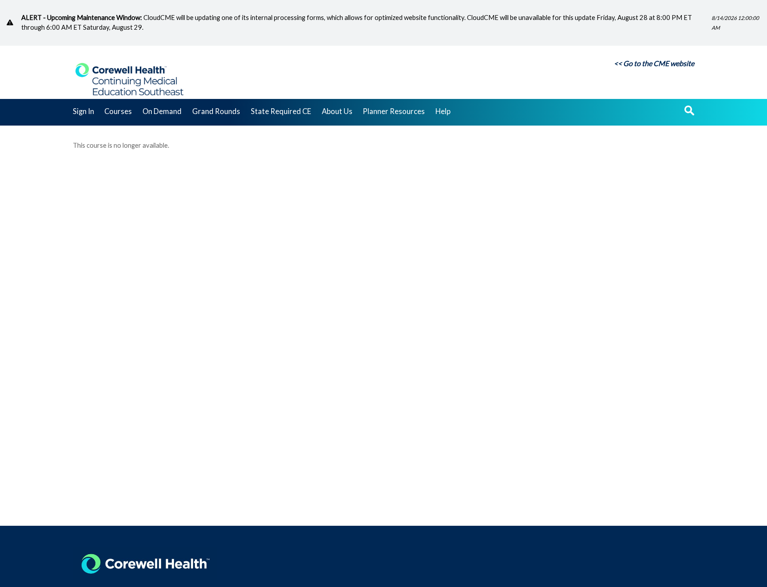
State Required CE (281, 111)
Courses (118, 111)
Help (443, 111)
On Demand (162, 111)
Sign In (83, 111)
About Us (337, 111)
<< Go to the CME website (654, 63)
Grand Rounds (216, 111)
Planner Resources (394, 111)
